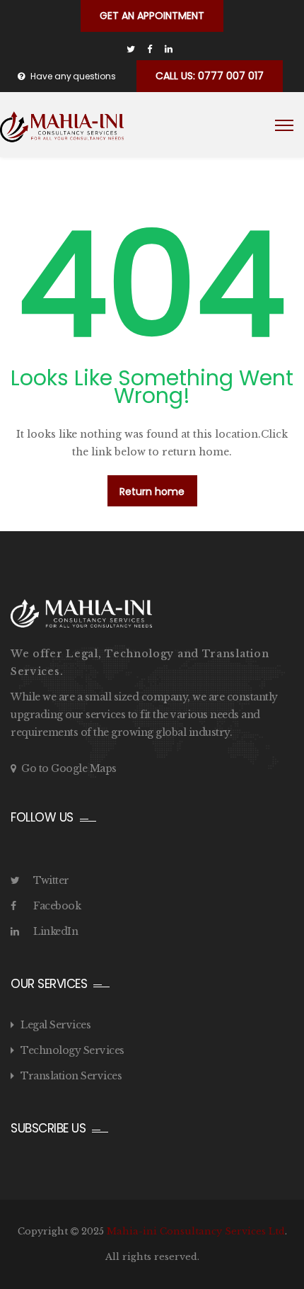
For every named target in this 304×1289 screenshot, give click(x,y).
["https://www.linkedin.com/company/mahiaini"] (168, 49)
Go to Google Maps (69, 768)
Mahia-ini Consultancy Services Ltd (196, 1231)
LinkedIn (55, 931)
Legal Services (55, 1024)
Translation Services (71, 1075)
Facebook (57, 905)
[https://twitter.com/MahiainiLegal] (130, 49)
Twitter (51, 880)
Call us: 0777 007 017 (210, 76)
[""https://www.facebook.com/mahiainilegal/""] (149, 49)
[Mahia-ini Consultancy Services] (62, 126)
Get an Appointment (152, 15)
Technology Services (72, 1050)
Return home (152, 491)
